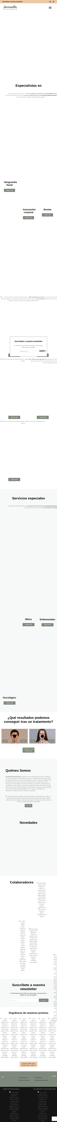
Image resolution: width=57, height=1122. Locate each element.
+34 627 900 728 (38, 1077)
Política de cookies (52, 1089)
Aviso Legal (35, 1089)
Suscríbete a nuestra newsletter (12, 1)
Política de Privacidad (43, 1089)
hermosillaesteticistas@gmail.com (41, 1080)
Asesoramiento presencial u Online (29, 265)
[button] (7, 799)
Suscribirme (42, 351)
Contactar (31, 67)
